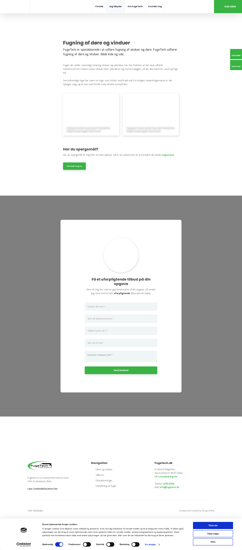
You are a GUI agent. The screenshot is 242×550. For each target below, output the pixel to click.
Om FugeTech (135, 6)
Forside (99, 6)
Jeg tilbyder (115, 6)
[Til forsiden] (15, 7)
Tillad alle (213, 525)
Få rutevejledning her (166, 476)
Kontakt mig (155, 6)
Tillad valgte (213, 534)
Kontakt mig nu (74, 166)
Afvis (213, 542)
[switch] (87, 544)
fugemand (168, 155)
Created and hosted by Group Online (196, 510)
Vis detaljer (150, 544)
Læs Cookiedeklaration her (43, 488)
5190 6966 (168, 483)
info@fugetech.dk (169, 487)
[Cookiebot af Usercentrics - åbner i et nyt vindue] (23, 544)
